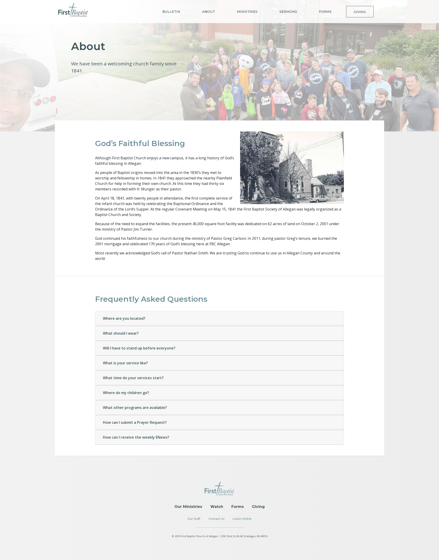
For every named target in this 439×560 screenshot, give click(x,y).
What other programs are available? (135, 407)
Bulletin (171, 12)
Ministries (247, 12)
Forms (325, 12)
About (208, 12)
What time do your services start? (133, 377)
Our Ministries (188, 506)
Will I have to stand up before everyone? (139, 348)
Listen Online (242, 518)
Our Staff (193, 518)
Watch (216, 506)
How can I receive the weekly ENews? (136, 437)
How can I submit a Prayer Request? (135, 422)
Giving (360, 12)
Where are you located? (124, 318)
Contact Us (217, 518)
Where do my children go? (126, 392)
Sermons (288, 12)
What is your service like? (125, 362)
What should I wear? (121, 333)
